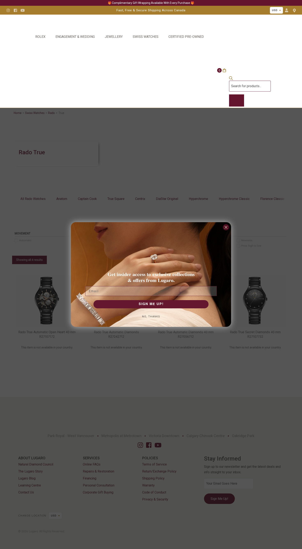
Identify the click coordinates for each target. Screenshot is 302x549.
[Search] (236, 100)
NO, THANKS (151, 316)
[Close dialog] (226, 227)
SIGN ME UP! (151, 304)
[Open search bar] (231, 79)
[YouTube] (23, 10)
